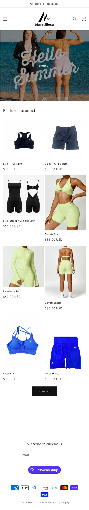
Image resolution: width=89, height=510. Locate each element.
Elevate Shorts (53, 302)
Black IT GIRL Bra (12, 163)
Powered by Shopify (58, 502)
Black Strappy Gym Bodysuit (19, 220)
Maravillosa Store (38, 502)
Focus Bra (8, 373)
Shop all (44, 65)
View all (45, 391)
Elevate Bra (51, 234)
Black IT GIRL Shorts (56, 163)
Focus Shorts (52, 373)
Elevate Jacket (11, 291)
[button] (5, 18)
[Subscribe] (68, 455)
